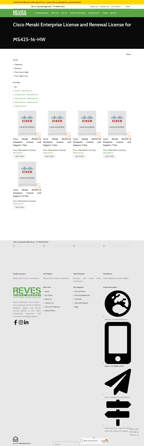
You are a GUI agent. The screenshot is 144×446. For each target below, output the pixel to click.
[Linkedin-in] (26, 322)
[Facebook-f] (15, 322)
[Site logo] (19, 13)
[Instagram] (20, 322)
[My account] (130, 13)
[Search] (126, 13)
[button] (19, 156)
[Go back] (10, 33)
